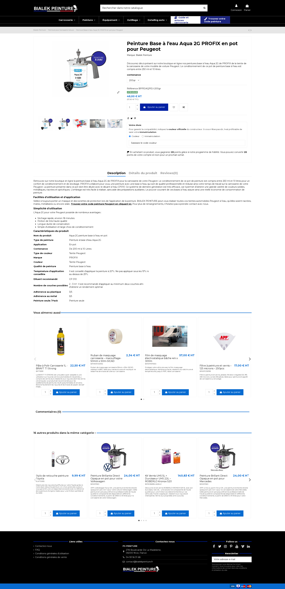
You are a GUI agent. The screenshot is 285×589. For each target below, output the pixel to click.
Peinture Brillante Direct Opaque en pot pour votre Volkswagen (106, 478)
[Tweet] (132, 118)
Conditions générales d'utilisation (52, 553)
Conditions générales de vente (51, 557)
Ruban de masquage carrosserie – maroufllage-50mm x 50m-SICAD (106, 358)
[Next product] (251, 30)
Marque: (131, 55)
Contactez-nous (43, 546)
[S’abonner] (248, 559)
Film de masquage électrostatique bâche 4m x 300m (161, 358)
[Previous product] (249, 30)
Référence (132, 88)
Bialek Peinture (144, 55)
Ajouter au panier (156, 107)
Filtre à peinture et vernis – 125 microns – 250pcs (215, 367)
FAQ (37, 549)
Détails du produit (143, 173)
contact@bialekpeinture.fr (139, 561)
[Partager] (128, 118)
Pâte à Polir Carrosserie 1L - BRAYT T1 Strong (52, 367)
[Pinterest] (135, 118)
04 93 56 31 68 (133, 557)
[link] (236, 8)
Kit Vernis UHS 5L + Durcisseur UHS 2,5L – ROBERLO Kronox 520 (158, 478)
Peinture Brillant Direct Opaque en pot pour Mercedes (214, 478)
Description (116, 173)
